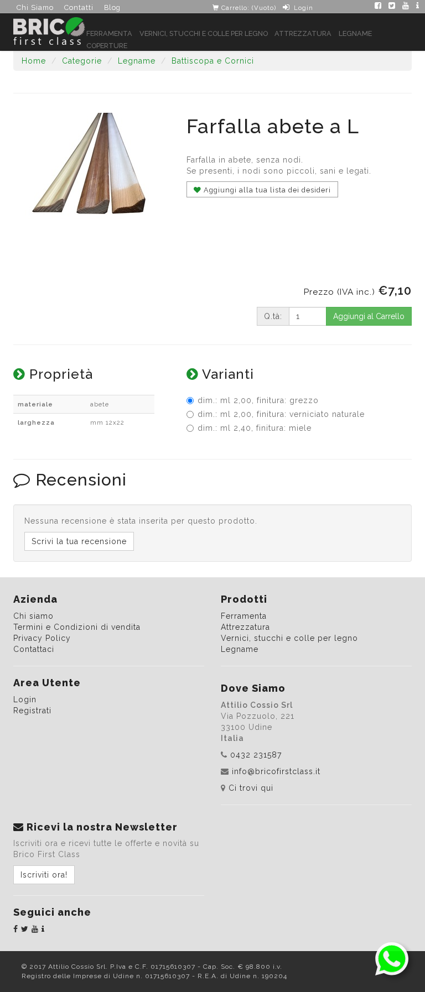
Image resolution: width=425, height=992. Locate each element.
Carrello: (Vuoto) (247, 8)
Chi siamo (33, 616)
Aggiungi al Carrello (369, 316)
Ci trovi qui (251, 788)
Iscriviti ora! (44, 874)
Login (303, 8)
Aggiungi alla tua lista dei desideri (266, 190)
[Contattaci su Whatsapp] (391, 958)
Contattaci (33, 649)
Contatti (79, 7)
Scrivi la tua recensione (79, 541)
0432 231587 (256, 754)
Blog (112, 7)
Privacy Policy (42, 638)
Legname (355, 33)
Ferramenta (109, 33)
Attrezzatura (302, 33)
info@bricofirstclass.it (276, 771)
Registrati (32, 710)
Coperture (106, 45)
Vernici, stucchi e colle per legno (203, 33)
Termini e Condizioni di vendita (77, 627)
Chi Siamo (35, 7)
